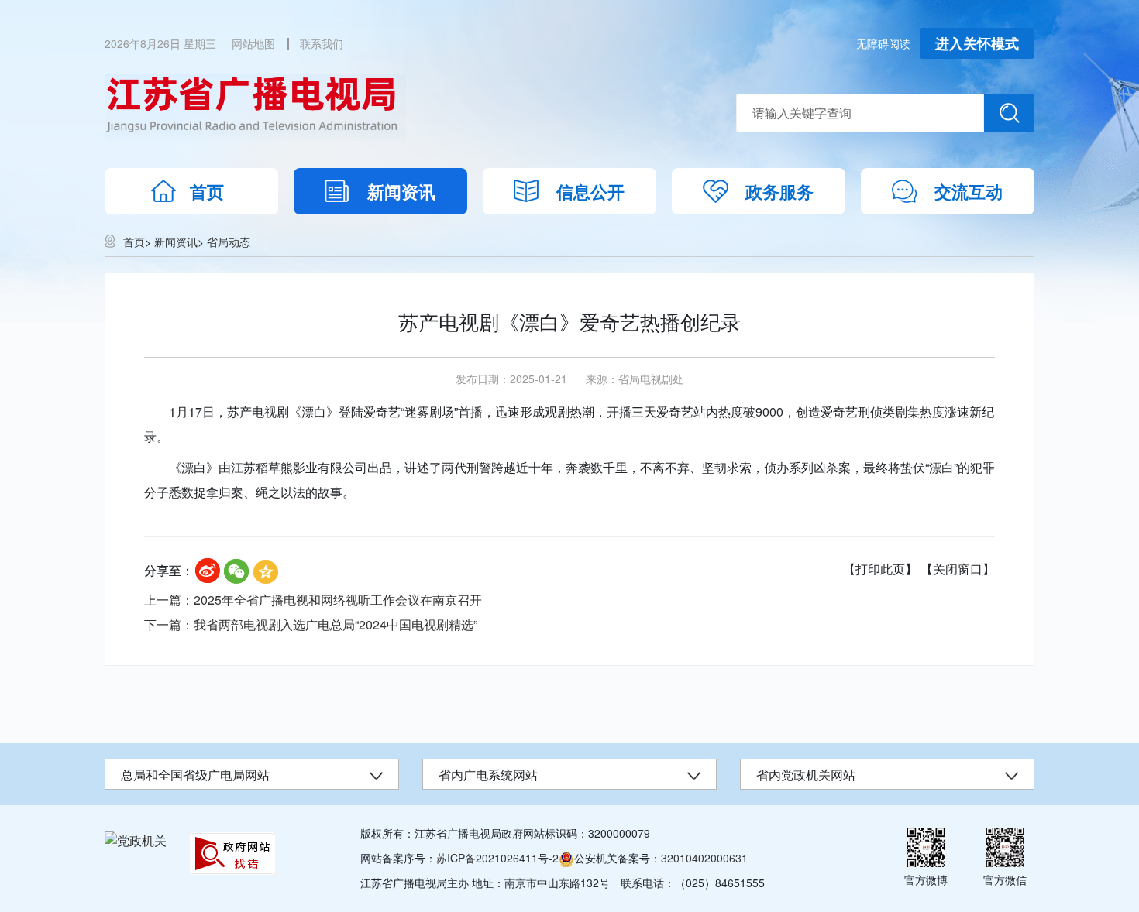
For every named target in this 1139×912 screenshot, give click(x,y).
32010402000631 (704, 858)
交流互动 (968, 191)
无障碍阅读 (883, 43)
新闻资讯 (401, 191)
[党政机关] (136, 840)
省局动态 (228, 241)
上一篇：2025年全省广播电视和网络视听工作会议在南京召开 (313, 600)
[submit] (1009, 113)
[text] (860, 113)
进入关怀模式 (977, 43)
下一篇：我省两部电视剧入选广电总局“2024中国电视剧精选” (310, 624)
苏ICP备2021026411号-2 (497, 858)
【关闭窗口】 (957, 569)
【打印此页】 (880, 569)
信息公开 (590, 191)
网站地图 (253, 43)
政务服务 (779, 191)
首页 (207, 191)
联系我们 (321, 43)
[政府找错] (232, 853)
